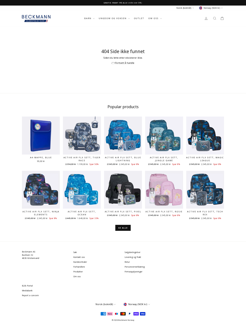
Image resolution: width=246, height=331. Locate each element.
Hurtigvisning (41, 151)
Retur (127, 262)
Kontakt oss (79, 257)
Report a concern (30, 295)
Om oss (154, 18)
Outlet (139, 18)
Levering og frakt (133, 257)
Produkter (78, 271)
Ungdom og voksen (113, 18)
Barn (88, 18)
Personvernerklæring (135, 266)
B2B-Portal (27, 285)
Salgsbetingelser (132, 252)
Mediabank (27, 290)
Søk (75, 252)
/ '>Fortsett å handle (123, 62)
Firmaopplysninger (134, 271)
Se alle (123, 228)
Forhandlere (79, 266)
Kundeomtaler (80, 262)
